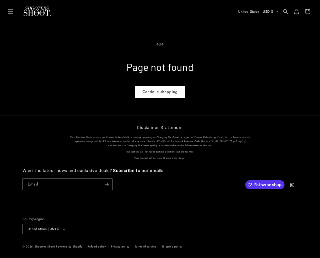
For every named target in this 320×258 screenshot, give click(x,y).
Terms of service (145, 246)
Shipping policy (172, 246)
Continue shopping (160, 91)
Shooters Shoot (45, 246)
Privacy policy (120, 246)
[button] (10, 11)
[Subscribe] (106, 184)
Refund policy (97, 246)
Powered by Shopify (69, 246)
